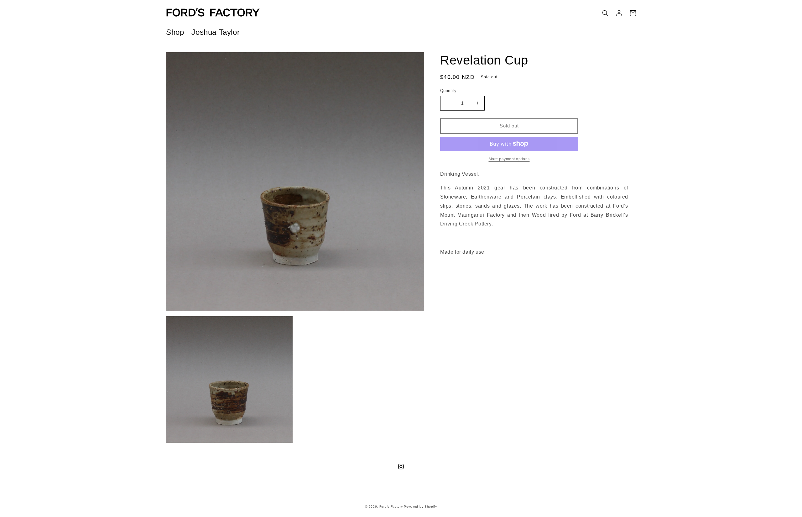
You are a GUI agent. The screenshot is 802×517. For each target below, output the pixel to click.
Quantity (448, 90)
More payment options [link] (509, 159)
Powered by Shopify (420, 506)
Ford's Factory (391, 506)
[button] (605, 13)
